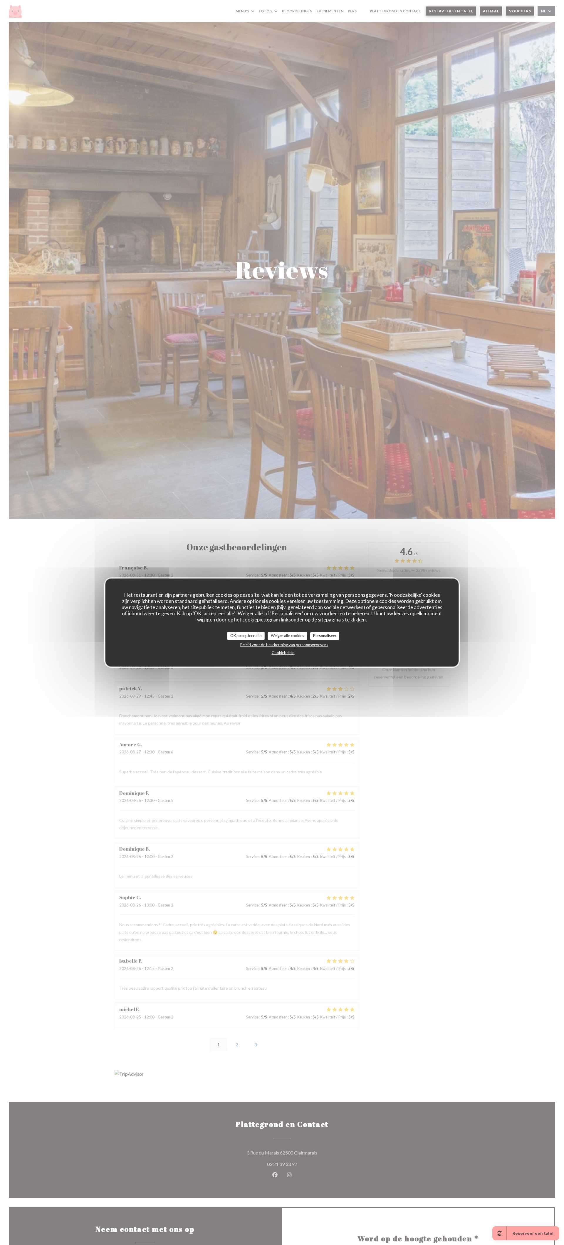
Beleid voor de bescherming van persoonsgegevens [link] (284, 644)
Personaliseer (324, 635)
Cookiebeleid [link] (283, 652)
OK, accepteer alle (245, 635)
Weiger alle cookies (287, 635)
